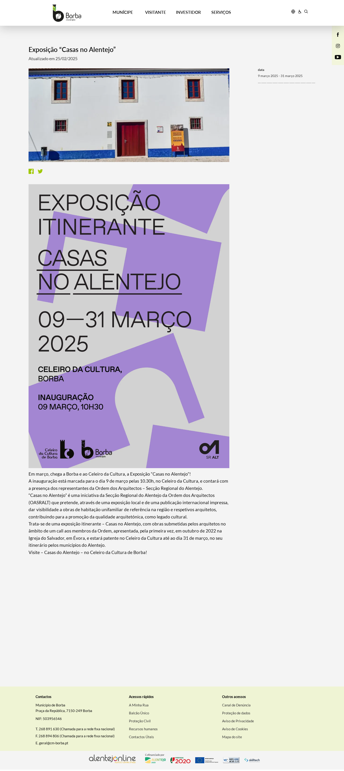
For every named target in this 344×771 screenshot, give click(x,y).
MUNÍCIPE (123, 12)
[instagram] (338, 45)
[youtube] (338, 56)
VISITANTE (155, 12)
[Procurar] (306, 12)
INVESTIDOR (188, 12)
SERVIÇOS (221, 12)
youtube (335, 62)
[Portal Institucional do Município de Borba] (67, 13)
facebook (335, 39)
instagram (335, 50)
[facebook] (338, 34)
